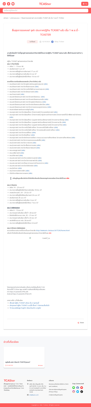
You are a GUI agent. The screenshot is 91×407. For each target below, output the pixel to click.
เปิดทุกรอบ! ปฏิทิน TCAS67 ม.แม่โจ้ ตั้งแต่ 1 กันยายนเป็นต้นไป (29, 305)
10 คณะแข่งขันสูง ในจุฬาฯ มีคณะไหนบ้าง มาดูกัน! (25, 308)
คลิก (45, 84)
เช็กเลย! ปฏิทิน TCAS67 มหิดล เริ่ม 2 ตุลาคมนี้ (24, 303)
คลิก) (47, 89)
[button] (84, 4)
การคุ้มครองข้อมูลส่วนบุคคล (56, 400)
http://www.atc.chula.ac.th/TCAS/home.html (53, 230)
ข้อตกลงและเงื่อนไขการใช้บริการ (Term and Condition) (58, 390)
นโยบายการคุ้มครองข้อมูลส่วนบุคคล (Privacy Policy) (57, 395)
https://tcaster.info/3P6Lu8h (19, 292)
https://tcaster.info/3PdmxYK (22, 294)
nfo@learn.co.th (33, 400)
